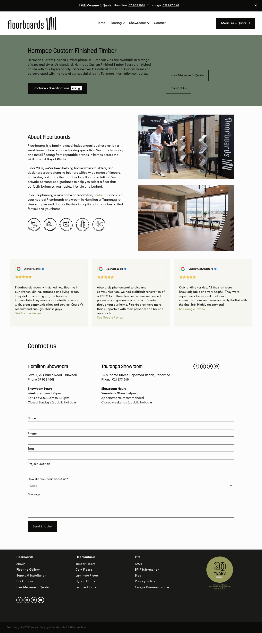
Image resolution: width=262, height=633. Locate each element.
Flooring (116, 23)
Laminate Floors (87, 575)
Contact (160, 23)
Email (31, 449)
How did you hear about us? (48, 479)
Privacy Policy (145, 581)
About (20, 564)
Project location (39, 464)
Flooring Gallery (28, 569)
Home (100, 23)
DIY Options (25, 581)
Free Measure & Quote (32, 587)
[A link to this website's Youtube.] (216, 366)
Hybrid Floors (85, 581)
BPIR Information (147, 569)
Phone (32, 433)
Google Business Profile (152, 587)
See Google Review (28, 313)
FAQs (138, 564)
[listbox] (131, 486)
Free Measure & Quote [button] (187, 75)
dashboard (82, 627)
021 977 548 (171, 5)
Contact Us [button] (178, 88)
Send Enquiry (42, 526)
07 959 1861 (137, 5)
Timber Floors (85, 564)
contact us (101, 195)
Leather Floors (86, 587)
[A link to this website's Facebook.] (196, 366)
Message (34, 494)
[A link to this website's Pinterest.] (210, 366)
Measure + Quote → (235, 23)
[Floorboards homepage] (32, 23)
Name (32, 418)
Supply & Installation (31, 575)
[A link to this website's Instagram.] (203, 366)
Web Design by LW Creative (22, 627)
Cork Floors (84, 569)
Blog (138, 575)
